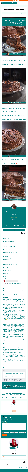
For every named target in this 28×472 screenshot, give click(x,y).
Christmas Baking (22, 394)
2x (22, 232)
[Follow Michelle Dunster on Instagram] (14, 411)
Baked (7, 393)
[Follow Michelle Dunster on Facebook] (12, 411)
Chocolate (13, 394)
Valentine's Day (19, 397)
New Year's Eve (6, 397)
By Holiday (21, 393)
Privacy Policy (9, 464)
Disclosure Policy (20, 13)
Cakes (11, 394)
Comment (3, 423)
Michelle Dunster (7, 11)
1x (21, 232)
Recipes (10, 397)
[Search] (25, 456)
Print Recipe (8, 229)
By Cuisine (17, 393)
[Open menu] (27, 3)
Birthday (10, 393)
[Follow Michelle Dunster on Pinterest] (15, 411)
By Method (7, 394)
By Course (13, 393)
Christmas (17, 394)
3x (24, 232)
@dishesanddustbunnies (9, 386)
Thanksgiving (14, 397)
